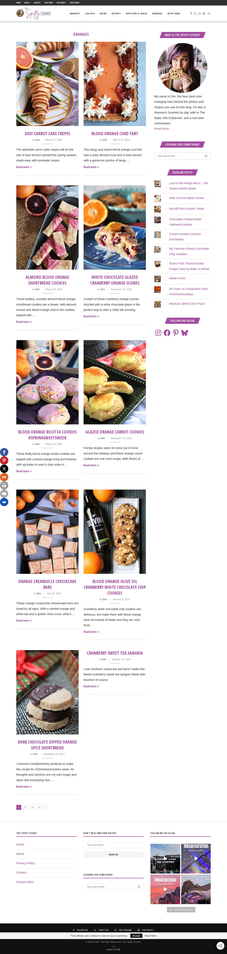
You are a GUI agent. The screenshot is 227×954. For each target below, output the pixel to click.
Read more (22, 167)
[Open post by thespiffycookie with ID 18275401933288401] (165, 889)
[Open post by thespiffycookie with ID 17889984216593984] (196, 889)
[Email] (4, 494)
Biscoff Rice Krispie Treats (186, 208)
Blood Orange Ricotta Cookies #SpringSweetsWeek (47, 435)
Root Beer (49, 2)
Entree (103, 13)
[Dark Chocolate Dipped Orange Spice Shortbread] (47, 692)
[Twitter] (195, 13)
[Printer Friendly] (4, 485)
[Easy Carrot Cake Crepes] (47, 84)
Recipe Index (74, 2)
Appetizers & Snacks (136, 13)
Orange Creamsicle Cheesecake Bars (47, 584)
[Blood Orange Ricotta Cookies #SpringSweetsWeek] (47, 382)
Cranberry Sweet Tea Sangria (115, 653)
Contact (37, 2)
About (27, 2)
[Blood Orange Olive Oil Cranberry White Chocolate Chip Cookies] (115, 532)
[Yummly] (4, 477)
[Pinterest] (203, 13)
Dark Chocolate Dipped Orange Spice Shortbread (47, 745)
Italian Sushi (177, 278)
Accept (136, 935)
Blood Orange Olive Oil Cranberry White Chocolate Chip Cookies (115, 587)
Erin (38, 139)
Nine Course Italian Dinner (186, 198)
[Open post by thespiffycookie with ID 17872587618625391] (196, 858)
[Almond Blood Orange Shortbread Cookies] (47, 227)
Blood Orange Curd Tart (114, 133)
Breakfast (75, 13)
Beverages (157, 13)
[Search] (209, 13)
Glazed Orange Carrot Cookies (115, 432)
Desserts (116, 13)
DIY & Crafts (61, 2)
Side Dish (90, 13)
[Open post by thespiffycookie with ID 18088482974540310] (165, 858)
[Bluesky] (185, 333)
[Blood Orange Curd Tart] (115, 84)
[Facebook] (191, 13)
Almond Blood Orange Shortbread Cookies (47, 280)
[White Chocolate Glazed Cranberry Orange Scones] (115, 227)
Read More (161, 128)
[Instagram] (199, 13)
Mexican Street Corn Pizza (187, 303)
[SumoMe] (4, 502)
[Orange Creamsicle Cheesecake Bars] (47, 532)
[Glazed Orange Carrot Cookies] (115, 382)
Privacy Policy (25, 863)
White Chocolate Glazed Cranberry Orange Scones (114, 280)
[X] (4, 469)
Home (18, 2)
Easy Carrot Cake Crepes (47, 133)
